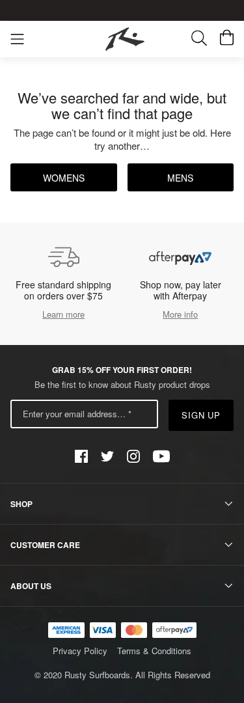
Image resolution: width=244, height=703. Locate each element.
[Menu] (17, 39)
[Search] (205, 39)
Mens (180, 177)
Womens (64, 177)
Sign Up (201, 415)
